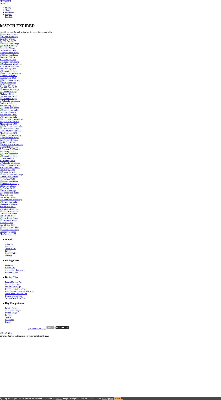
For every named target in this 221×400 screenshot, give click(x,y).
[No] (122, 399)
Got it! (117, 399)
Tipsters (8, 10)
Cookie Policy (11, 253)
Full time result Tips (13, 287)
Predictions (9, 12)
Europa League (11, 313)
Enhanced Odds (11, 272)
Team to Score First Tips (15, 298)
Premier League (11, 308)
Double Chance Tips (13, 296)
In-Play (8, 8)
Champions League (13, 310)
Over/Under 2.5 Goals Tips (16, 294)
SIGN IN (4, 3)
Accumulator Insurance (14, 270)
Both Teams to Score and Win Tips (19, 291)
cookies (59, 398)
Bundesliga (9, 320)
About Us (9, 244)
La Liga (8, 315)
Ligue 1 (8, 322)
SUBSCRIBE (5, 1)
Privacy (8, 251)
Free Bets (9, 265)
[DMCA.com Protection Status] (57, 329)
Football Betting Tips (13, 282)
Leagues (8, 15)
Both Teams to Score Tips (15, 289)
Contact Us (9, 246)
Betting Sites (10, 268)
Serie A (8, 317)
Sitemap (8, 255)
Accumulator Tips (12, 284)
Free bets (8, 17)
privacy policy (107, 398)
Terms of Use (10, 248)
